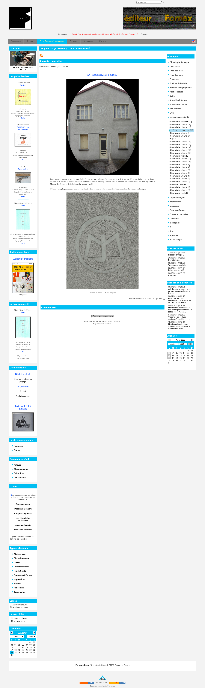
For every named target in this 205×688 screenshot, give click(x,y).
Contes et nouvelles (179, 214)
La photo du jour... (178, 197)
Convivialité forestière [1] (181, 121)
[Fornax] (20, 29)
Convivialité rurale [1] (179, 193)
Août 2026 (180, 340)
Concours (174, 218)
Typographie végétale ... (178, 265)
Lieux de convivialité (179, 117)
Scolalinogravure (23, 396)
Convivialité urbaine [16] (180, 136)
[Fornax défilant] (159, 29)
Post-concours (176, 92)
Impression (175, 206)
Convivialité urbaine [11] (180, 159)
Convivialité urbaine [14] (180, 147)
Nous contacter (20, 618)
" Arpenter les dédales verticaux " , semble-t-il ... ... (179, 318)
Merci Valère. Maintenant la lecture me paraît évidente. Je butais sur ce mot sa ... (180, 310)
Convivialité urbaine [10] (180, 161)
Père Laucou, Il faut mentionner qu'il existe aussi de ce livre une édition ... (179, 300)
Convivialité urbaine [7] (180, 170)
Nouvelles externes (178, 104)
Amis (172, 231)
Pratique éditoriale (178, 83)
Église (173, 139)
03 (169, 353)
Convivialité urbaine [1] (180, 190)
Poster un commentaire (102, 316)
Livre (172, 113)
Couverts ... (172, 275)
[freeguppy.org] (87, 683)
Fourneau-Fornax (177, 210)
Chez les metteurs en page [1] (23, 380)
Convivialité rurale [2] (179, 156)
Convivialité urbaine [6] (180, 173)
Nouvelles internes (178, 100)
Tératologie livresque (179, 62)
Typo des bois (176, 75)
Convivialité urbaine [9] (180, 164)
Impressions (175, 202)
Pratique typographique (180, 87)
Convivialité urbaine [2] (180, 187)
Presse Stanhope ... (176, 255)
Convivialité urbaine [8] (180, 167)
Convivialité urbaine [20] (180, 124)
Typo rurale (175, 66)
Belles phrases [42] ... (177, 270)
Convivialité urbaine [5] (180, 176)
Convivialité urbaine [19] (180, 127)
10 (169, 355)
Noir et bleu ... (173, 260)
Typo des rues (176, 71)
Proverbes (174, 79)
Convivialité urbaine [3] (180, 181)
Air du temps (176, 240)
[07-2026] (169, 340)
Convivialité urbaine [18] (183, 130)
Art (171, 227)
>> (190, 344)
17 (169, 358)
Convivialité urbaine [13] (180, 150)
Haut (102, 679)
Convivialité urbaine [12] (180, 153)
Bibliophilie (175, 223)
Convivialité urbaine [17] (180, 133)
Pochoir (23, 391)
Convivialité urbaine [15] (180, 141)
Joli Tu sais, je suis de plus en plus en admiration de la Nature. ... (179, 291)
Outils (172, 96)
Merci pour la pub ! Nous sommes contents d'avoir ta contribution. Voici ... (179, 326)
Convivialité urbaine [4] (180, 179)
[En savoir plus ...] (117, 683)
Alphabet (174, 235)
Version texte (19, 621)
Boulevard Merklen (178, 184)
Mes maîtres (175, 109)
